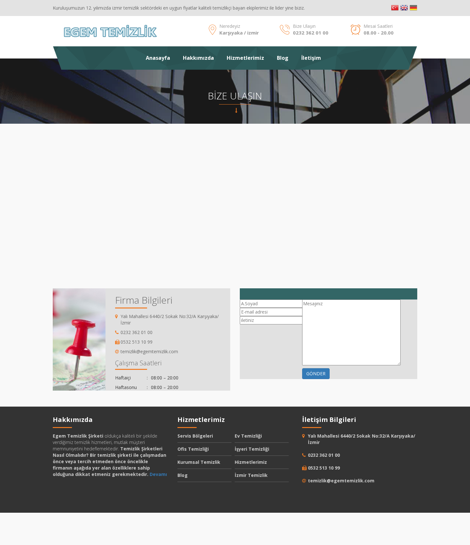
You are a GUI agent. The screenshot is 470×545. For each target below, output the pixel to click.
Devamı (158, 474)
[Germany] (413, 8)
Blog (282, 57)
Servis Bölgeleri (195, 436)
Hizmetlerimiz (245, 57)
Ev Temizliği (248, 436)
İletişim (311, 57)
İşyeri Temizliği (252, 449)
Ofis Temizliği (193, 449)
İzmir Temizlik (251, 475)
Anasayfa (158, 57)
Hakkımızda (198, 57)
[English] (404, 8)
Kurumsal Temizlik (198, 462)
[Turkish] (395, 8)
